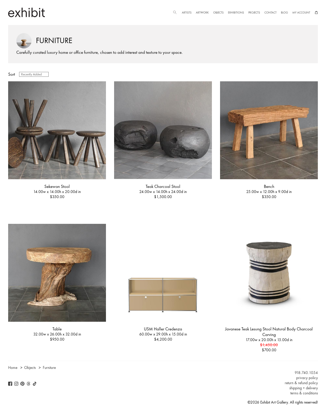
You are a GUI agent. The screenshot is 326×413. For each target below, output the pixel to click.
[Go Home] (26, 12)
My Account (301, 12)
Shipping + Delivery (303, 388)
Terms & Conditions (304, 393)
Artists (187, 12)
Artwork (202, 12)
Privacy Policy (307, 377)
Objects (218, 12)
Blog (284, 12)
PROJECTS (254, 12)
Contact (270, 12)
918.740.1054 (306, 372)
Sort (11, 74)
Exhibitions (236, 12)
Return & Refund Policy (301, 382)
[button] (174, 12)
